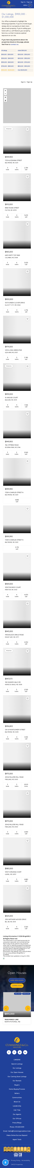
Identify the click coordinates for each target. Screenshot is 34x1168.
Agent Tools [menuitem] (17, 1139)
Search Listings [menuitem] (17, 1064)
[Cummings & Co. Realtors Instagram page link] (14, 1052)
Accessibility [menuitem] (26, 1160)
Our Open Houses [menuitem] (17, 1072)
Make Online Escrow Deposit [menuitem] (17, 1135)
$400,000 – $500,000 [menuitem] (24, 58)
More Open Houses (17, 980)
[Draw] (5, 97)
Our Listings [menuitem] (17, 1068)
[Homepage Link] (8, 4)
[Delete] (5, 100)
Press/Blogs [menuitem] (17, 1123)
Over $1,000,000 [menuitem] (22, 70)
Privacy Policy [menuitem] (15, 1160)
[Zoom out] (5, 93)
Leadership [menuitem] (17, 1106)
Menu (25, 5)
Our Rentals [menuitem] (17, 1081)
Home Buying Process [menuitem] (17, 1089)
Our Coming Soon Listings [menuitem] (17, 1076)
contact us (14, 44)
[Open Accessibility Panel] (5, 1162)
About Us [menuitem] (17, 1102)
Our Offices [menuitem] (17, 1118)
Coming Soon (17, 985)
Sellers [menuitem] (17, 1093)
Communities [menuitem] (17, 1097)
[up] (30, 1164)
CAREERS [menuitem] (17, 1060)
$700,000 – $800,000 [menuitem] (7, 66)
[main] (17, 515)
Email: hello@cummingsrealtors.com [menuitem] (17, 1131)
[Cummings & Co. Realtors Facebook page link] (9, 1052)
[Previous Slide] (6, 1008)
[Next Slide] (28, 1008)
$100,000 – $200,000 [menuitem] (7, 54)
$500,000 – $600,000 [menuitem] (7, 62)
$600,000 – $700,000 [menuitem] (24, 62)
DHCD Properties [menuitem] (17, 1164)
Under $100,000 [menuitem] (22, 50)
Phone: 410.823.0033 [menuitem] (17, 1127)
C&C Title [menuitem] (17, 1110)
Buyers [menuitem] (17, 1085)
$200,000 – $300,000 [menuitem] (24, 54)
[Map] (17, 105)
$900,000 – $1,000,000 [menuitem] (7, 70)
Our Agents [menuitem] (17, 1114)
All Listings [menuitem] (4, 50)
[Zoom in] (5, 90)
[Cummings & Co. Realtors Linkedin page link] (25, 1052)
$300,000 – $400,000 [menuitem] (7, 58)
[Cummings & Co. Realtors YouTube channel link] (20, 1052)
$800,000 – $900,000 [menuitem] (24, 66)
